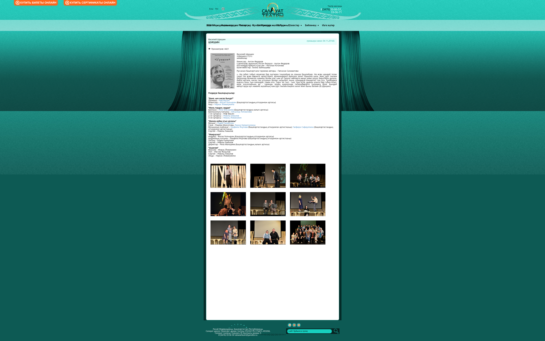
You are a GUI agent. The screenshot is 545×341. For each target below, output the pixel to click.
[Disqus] (272, 282)
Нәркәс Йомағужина (224, 104)
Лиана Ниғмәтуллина (245, 125)
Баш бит (211, 25)
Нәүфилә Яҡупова (239, 127)
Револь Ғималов (231, 115)
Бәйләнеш (310, 25)
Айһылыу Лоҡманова (241, 111)
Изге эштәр (328, 25)
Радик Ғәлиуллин (225, 123)
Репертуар (245, 25)
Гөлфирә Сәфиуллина (303, 127)
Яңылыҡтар (227, 25)
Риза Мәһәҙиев (226, 109)
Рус (216, 8)
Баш (211, 8)
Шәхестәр (293, 25)
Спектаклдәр (264, 25)
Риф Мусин (224, 100)
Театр (279, 25)
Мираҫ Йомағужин (232, 117)
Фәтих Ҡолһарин (228, 102)
